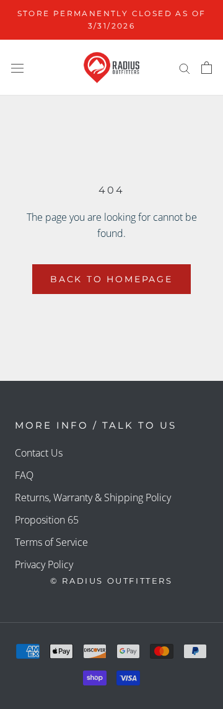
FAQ (24, 475)
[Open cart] (206, 67)
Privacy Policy (44, 564)
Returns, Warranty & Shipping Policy (93, 497)
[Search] (184, 67)
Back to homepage (111, 279)
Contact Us (39, 453)
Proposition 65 (47, 520)
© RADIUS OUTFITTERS (111, 581)
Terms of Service (51, 542)
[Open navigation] (17, 68)
